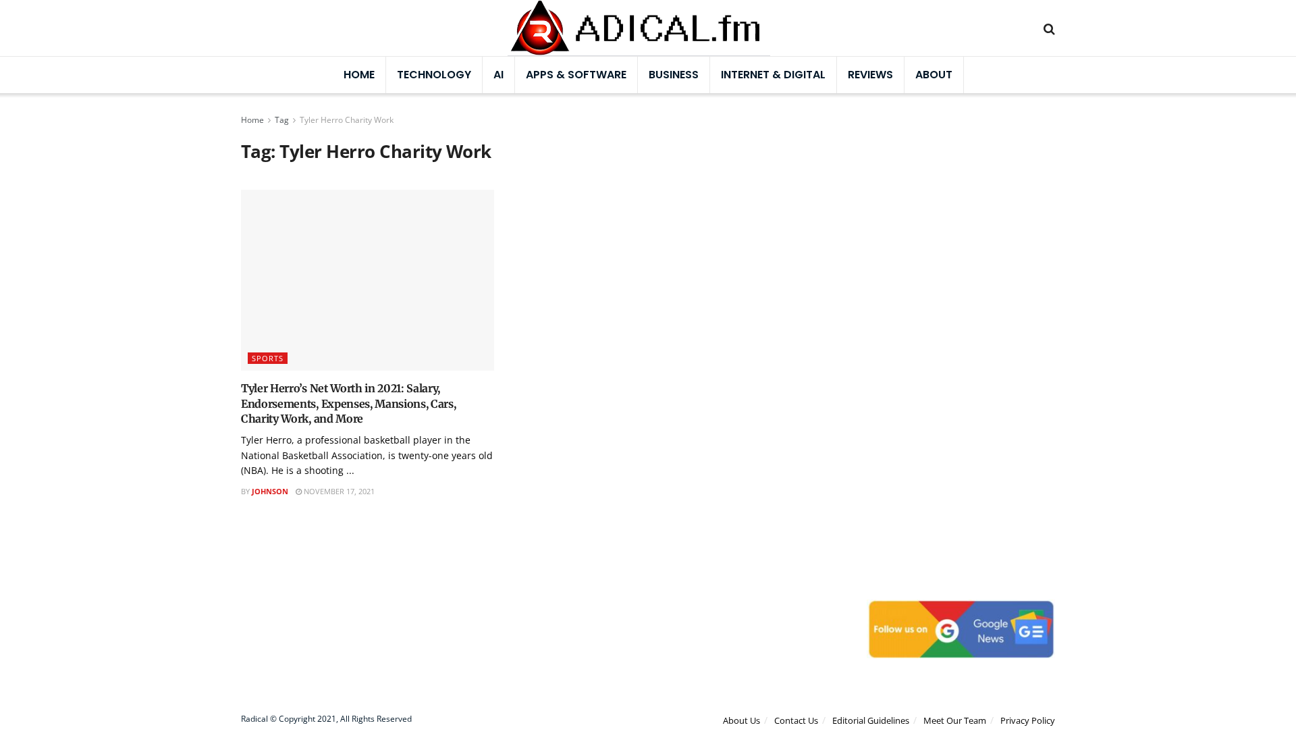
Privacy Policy (1027, 720)
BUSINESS (674, 74)
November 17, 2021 (338, 491)
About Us (741, 720)
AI (498, 74)
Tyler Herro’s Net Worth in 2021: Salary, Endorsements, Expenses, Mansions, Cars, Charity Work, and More (348, 403)
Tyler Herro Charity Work (347, 120)
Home (359, 74)
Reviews (870, 74)
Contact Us (796, 720)
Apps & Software (576, 74)
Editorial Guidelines (870, 720)
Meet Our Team (954, 720)
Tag (282, 120)
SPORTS (268, 358)
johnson (270, 491)
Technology (434, 74)
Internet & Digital (773, 74)
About (933, 74)
